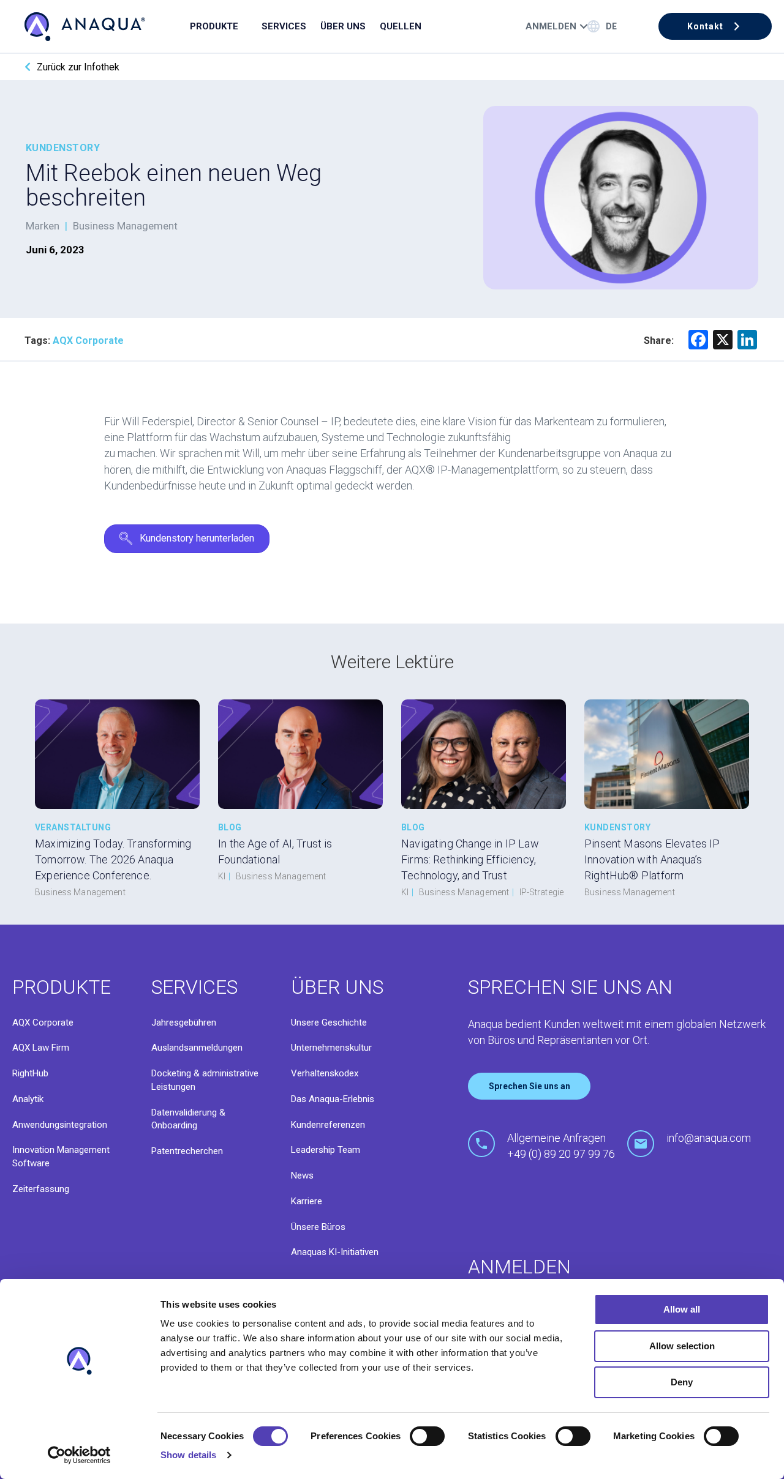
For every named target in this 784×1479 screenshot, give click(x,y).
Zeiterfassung (40, 1188)
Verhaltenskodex (324, 1073)
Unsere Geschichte (329, 1022)
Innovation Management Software (61, 1156)
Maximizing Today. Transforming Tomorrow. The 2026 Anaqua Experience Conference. (113, 859)
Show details (188, 1455)
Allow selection (682, 1346)
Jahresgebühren (183, 1022)
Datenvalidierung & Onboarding (188, 1119)
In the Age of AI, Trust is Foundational (275, 851)
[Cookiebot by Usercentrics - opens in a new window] (79, 1455)
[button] (715, 26)
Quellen (400, 26)
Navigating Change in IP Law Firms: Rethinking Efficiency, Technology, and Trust (470, 859)
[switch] (427, 1436)
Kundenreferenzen (328, 1124)
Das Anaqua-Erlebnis (332, 1099)
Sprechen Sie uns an (529, 1086)
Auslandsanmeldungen (197, 1047)
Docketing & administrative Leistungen (204, 1080)
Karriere (306, 1201)
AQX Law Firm (40, 1047)
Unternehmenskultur (331, 1047)
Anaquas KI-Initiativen (335, 1251)
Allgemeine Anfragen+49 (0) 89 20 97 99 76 (561, 1145)
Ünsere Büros (318, 1226)
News (302, 1175)
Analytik (27, 1099)
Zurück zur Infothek (78, 67)
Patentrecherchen (187, 1151)
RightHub (30, 1073)
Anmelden (551, 26)
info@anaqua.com (708, 1137)
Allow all (681, 1309)
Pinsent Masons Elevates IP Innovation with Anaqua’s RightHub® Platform (652, 859)
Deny (682, 1382)
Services (284, 26)
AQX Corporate (43, 1022)
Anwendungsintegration (59, 1124)
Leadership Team (325, 1149)
